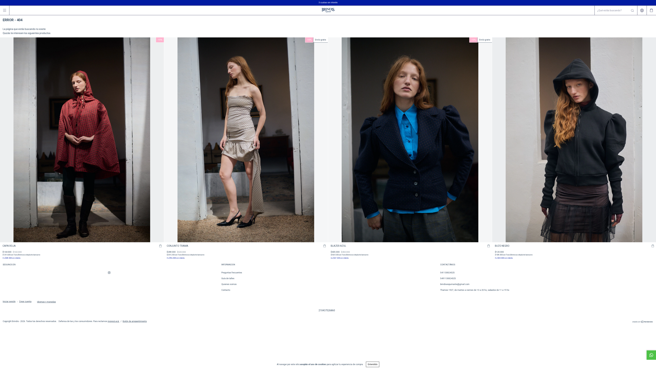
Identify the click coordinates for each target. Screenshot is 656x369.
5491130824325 (448, 278)
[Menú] (4, 10)
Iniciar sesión (9, 301)
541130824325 (447, 272)
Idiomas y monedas (46, 302)
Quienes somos (229, 284)
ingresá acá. (113, 321)
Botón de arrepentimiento (135, 321)
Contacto (225, 290)
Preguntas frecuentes (231, 272)
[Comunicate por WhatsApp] (651, 355)
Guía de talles (227, 278)
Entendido (372, 364)
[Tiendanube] (642, 322)
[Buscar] (632, 10)
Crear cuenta (25, 301)
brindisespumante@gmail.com (454, 284)
